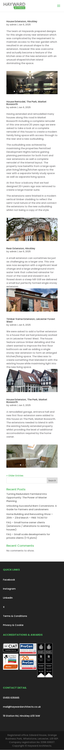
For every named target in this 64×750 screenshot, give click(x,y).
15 (49, 91)
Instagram (9, 588)
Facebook (9, 579)
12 (42, 91)
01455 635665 (11, 697)
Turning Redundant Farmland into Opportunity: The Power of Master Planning (26, 497)
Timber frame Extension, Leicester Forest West (30, 320)
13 (44, 91)
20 (56, 238)
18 (50, 238)
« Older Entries (14, 475)
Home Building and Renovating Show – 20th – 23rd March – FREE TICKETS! (29, 515)
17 (48, 238)
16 (45, 238)
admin (13, 24)
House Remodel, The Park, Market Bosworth (26, 103)
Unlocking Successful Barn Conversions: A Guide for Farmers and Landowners (31, 507)
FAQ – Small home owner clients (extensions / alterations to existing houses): (28, 526)
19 (53, 238)
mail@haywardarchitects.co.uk (22, 706)
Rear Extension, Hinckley (20, 248)
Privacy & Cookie (13, 625)
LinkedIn (8, 597)
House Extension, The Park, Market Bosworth (26, 401)
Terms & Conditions (15, 616)
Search (52, 480)
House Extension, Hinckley (21, 21)
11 (39, 91)
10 (37, 91)
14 (47, 91)
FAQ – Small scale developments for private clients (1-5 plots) (28, 536)
